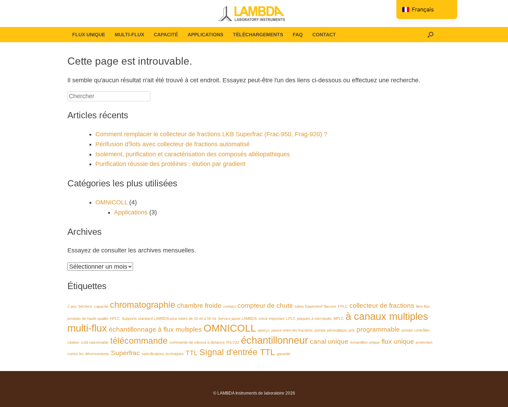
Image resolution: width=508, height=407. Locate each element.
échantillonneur (274, 340)
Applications (131, 212)
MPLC (338, 318)
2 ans (72, 306)
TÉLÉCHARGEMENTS (258, 34)
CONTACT (324, 34)
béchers (85, 306)
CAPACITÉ (166, 34)
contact (229, 306)
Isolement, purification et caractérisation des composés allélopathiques (192, 154)
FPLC (343, 306)
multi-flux (87, 328)
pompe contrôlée (416, 330)
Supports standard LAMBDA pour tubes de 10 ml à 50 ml (169, 318)
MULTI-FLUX (129, 34)
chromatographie (142, 304)
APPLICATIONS (205, 34)
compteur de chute (265, 305)
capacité (101, 306)
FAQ (298, 34)
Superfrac (125, 353)
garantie (283, 354)
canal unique (329, 341)
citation (73, 342)
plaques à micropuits (314, 318)
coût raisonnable (95, 342)
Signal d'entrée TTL (237, 352)
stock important (271, 318)
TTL (192, 353)
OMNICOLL (111, 202)
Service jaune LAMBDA (237, 318)
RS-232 (232, 342)
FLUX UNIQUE (88, 34)
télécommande (139, 340)
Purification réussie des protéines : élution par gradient (170, 163)
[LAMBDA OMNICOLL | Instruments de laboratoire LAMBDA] (254, 13)
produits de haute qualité (87, 318)
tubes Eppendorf (308, 306)
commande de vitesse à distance (197, 342)
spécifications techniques (163, 354)
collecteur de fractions (381, 305)
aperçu (264, 330)
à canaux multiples (387, 316)
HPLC (115, 318)
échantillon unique (365, 342)
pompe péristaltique (330, 330)
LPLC (290, 318)
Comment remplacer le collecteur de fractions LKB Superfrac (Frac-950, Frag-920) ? (211, 134)
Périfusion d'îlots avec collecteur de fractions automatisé (172, 144)
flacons (330, 306)
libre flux (423, 306)
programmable (378, 329)
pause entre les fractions (292, 330)
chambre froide (199, 305)
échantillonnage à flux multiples (155, 329)
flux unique (398, 341)
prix (352, 330)
